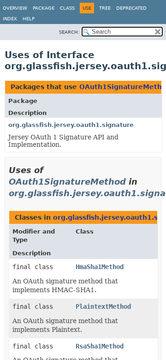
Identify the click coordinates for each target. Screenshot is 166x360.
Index (10, 18)
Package (43, 8)
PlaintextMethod (103, 306)
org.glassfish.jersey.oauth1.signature (71, 124)
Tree (105, 8)
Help (29, 18)
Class (67, 8)
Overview (15, 8)
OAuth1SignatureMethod (67, 181)
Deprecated (131, 8)
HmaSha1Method (100, 266)
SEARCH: (69, 32)
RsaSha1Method (100, 346)
